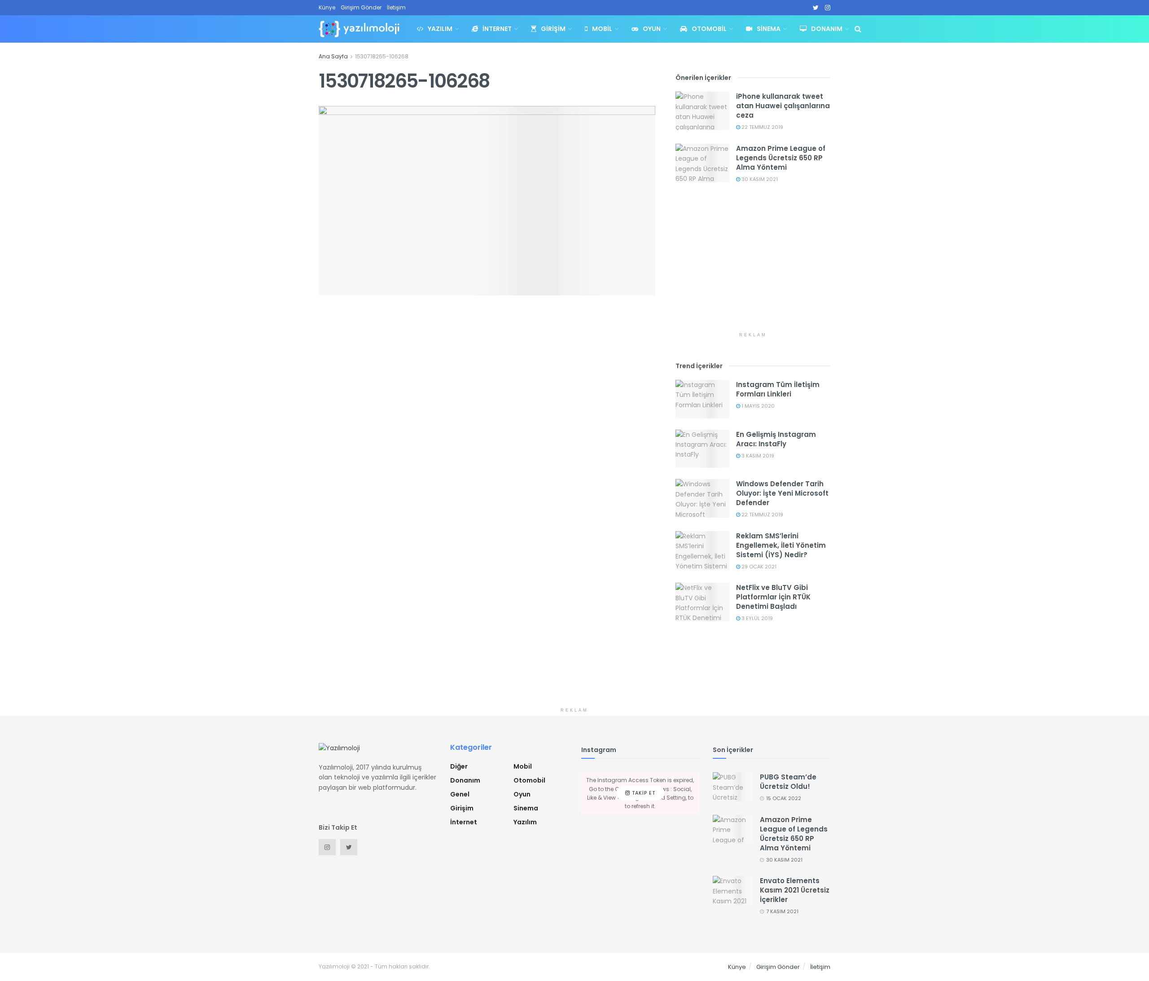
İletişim (396, 7)
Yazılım (440, 28)
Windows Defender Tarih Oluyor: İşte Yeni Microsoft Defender (782, 493)
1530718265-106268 (381, 56)
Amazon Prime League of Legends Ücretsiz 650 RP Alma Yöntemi (780, 158)
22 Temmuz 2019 (761, 127)
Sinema (769, 28)
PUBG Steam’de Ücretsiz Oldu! (788, 781)
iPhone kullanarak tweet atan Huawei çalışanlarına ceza (783, 106)
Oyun (652, 28)
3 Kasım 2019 (757, 455)
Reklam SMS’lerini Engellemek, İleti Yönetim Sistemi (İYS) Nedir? (781, 545)
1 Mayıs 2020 (757, 405)
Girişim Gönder (361, 7)
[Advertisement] (752, 265)
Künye (327, 7)
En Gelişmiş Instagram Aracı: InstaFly (776, 439)
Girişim (553, 28)
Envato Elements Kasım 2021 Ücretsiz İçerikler (794, 890)
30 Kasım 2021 (759, 179)
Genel (459, 794)
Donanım (826, 28)
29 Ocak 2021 (758, 566)
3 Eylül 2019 (756, 618)
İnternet (497, 28)
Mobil (602, 28)
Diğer (459, 766)
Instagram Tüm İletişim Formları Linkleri (778, 389)
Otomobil (709, 28)
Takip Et (642, 792)
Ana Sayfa (333, 56)
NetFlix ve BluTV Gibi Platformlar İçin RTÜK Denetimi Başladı (773, 597)
